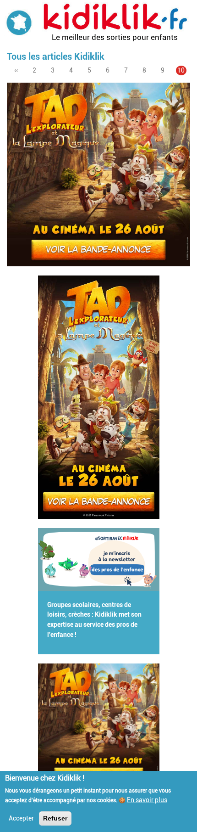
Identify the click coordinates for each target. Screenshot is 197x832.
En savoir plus (147, 800)
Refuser (55, 818)
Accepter (21, 818)
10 (181, 71)
